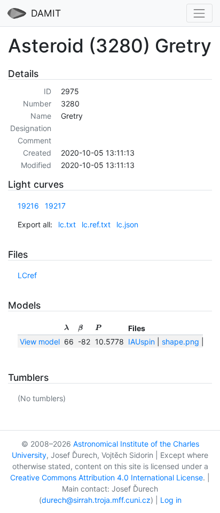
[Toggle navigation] (199, 13)
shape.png (180, 341)
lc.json (127, 224)
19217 (55, 205)
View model (40, 341)
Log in (171, 499)
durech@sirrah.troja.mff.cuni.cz (96, 499)
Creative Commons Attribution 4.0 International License (106, 477)
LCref (27, 275)
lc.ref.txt (96, 224)
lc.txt (67, 224)
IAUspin (141, 341)
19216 (28, 205)
